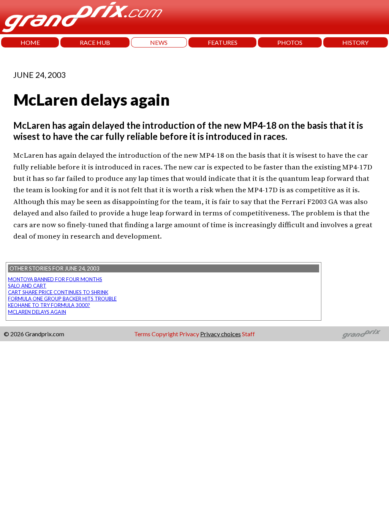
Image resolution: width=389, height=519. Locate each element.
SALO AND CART (27, 286)
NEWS (159, 42)
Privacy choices (220, 333)
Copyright (165, 333)
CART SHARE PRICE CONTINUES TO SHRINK (58, 292)
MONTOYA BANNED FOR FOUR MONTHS (55, 279)
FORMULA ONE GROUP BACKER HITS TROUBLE (62, 299)
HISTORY (355, 42)
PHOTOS (289, 42)
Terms (142, 333)
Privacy (189, 333)
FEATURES (222, 42)
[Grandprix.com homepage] (361, 334)
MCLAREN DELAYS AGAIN (37, 312)
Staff (248, 333)
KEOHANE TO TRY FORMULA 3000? (49, 305)
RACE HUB (95, 42)
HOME (30, 42)
